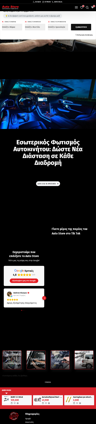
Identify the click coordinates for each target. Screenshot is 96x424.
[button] (4, 298)
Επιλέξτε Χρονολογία (58, 22)
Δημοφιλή (6, 390)
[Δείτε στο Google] (9, 294)
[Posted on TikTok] (88, 239)
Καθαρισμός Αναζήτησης (85, 35)
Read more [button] (58, 251)
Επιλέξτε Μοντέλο (34, 22)
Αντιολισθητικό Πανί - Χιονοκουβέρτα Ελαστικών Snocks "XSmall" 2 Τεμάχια (52, 397)
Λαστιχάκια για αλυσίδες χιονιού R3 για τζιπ (83, 397)
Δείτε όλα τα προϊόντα (46, 184)
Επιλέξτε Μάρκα (10, 22)
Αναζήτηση (82, 27)
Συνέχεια (48, 382)
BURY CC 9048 (17, 397)
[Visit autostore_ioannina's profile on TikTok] (56, 240)
